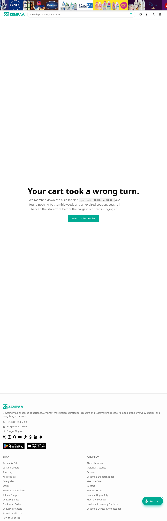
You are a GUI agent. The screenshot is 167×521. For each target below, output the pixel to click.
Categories (8, 481)
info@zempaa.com (17, 426)
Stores (6, 485)
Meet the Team (95, 481)
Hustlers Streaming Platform (102, 504)
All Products (9, 476)
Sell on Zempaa (11, 495)
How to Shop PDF (12, 517)
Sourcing (7, 472)
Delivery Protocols (12, 508)
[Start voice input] (157, 501)
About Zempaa (95, 463)
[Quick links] (160, 14)
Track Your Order (12, 504)
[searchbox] (81, 14)
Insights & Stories (96, 467)
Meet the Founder (96, 499)
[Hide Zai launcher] (162, 497)
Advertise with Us (12, 513)
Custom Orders (11, 467)
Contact (91, 485)
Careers (91, 472)
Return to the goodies (83, 218)
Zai (151, 501)
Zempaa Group (95, 490)
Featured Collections (14, 490)
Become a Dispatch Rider (100, 476)
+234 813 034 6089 (17, 421)
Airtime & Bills (10, 463)
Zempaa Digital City (97, 495)
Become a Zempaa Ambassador (104, 508)
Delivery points (11, 499)
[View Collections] (83, 5)
